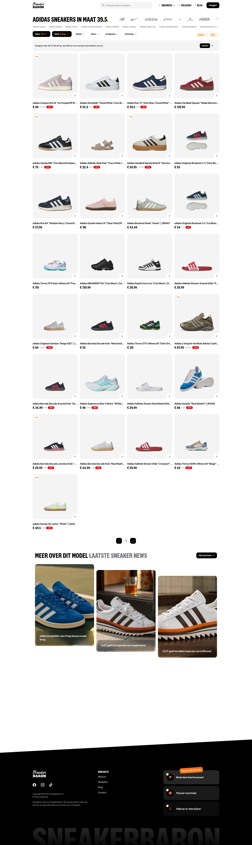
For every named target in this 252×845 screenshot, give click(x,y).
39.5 (213, 35)
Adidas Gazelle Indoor (168, 26)
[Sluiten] (214, 46)
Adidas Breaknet (189, 26)
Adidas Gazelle (55, 26)
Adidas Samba (39, 26)
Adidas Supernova (148, 26)
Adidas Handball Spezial (91, 26)
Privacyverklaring (40, 797)
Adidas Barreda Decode (210, 26)
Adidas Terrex (71, 26)
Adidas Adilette (112, 26)
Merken (102, 776)
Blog (100, 787)
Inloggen (213, 5)
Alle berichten (205, 555)
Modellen (103, 781)
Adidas (201, 35)
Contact (102, 792)
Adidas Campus (129, 26)
